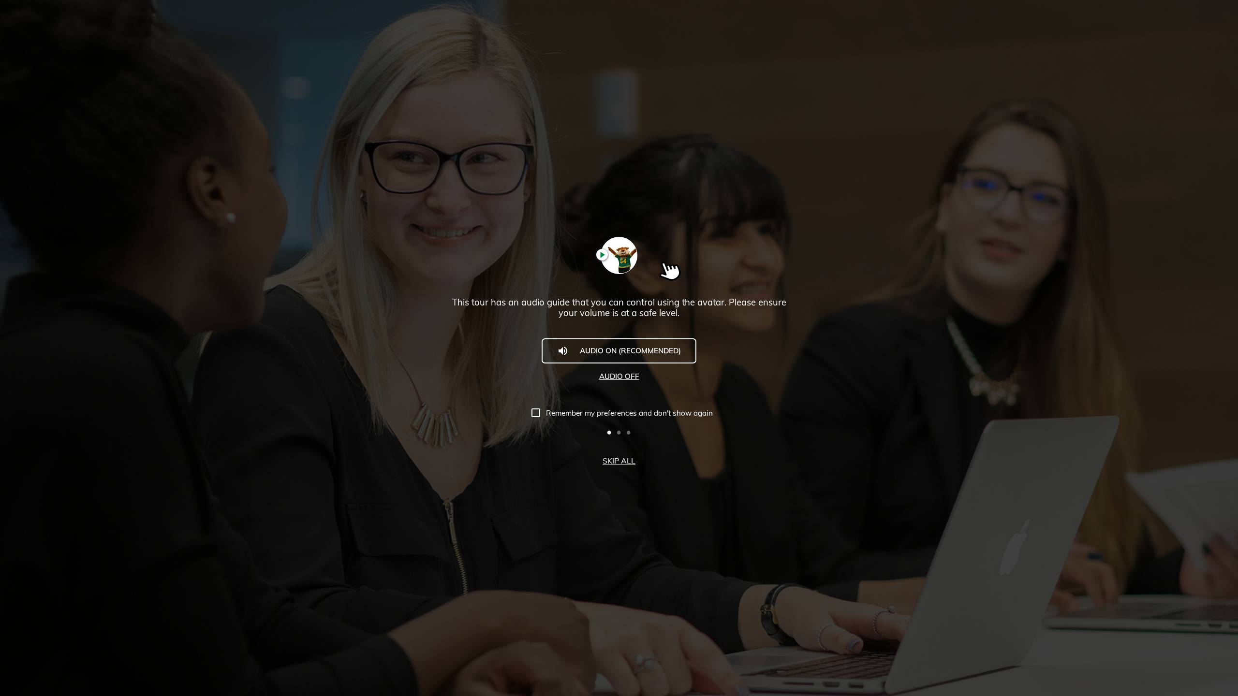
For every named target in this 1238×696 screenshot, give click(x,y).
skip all (619, 460)
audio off (619, 376)
